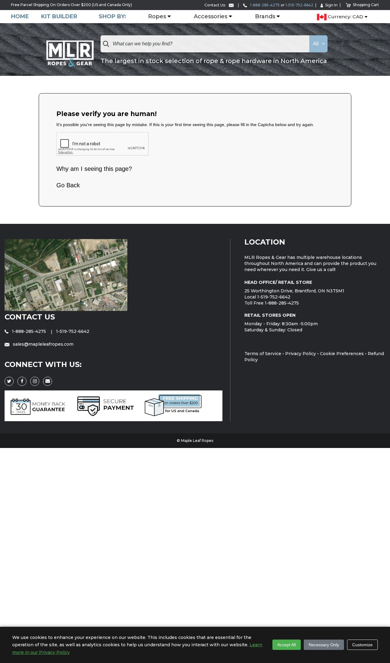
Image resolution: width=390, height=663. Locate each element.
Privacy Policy (300, 353)
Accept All (286, 644)
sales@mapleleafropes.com (42, 344)
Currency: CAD (345, 17)
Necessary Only (324, 644)
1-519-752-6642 (299, 5)
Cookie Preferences (342, 353)
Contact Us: (215, 5)
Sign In (331, 5)
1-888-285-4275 (264, 5)
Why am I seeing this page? (94, 168)
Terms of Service (262, 353)
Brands (265, 17)
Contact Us (30, 316)
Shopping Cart (366, 4)
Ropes (157, 17)
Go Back (68, 185)
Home (20, 16)
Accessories (210, 17)
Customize (362, 644)
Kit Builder (59, 16)
